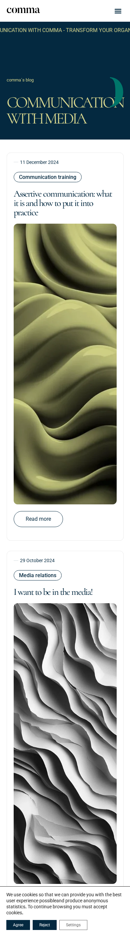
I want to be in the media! (53, 592)
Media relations (37, 575)
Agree (18, 925)
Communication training (47, 177)
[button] (118, 10)
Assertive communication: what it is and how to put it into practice (63, 203)
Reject (44, 925)
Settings (73, 925)
